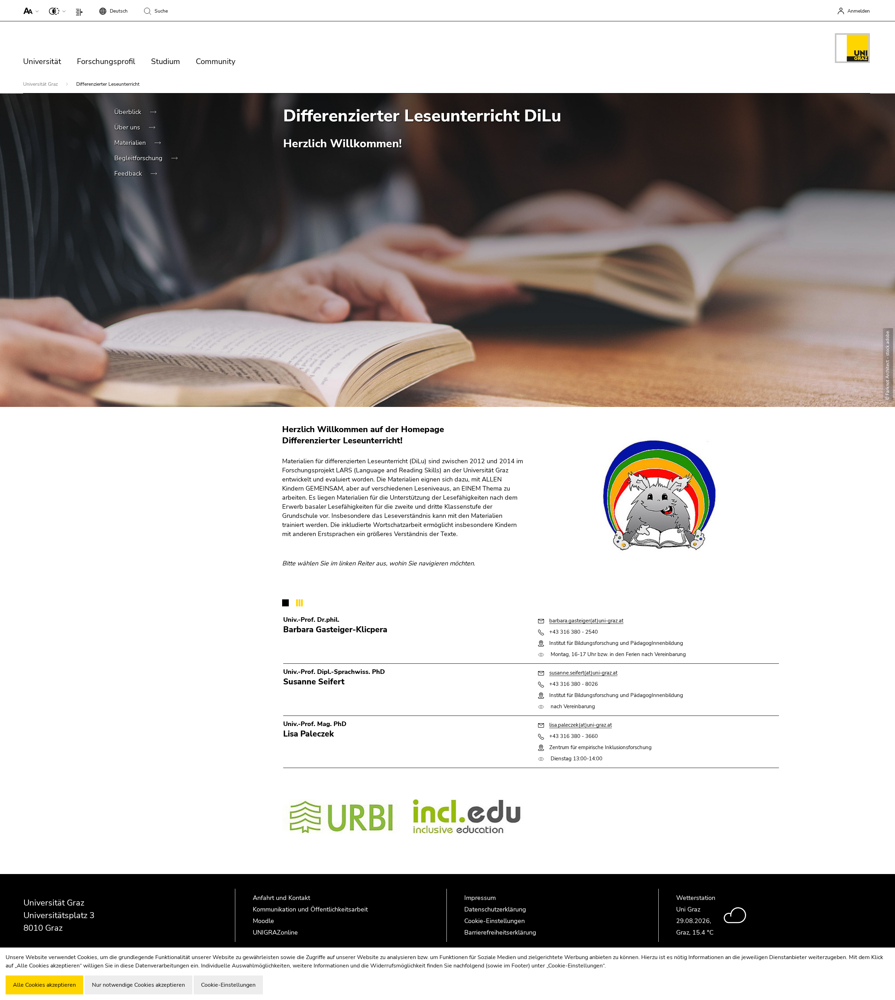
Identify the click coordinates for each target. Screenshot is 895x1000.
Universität (42, 61)
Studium (165, 61)
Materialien (131, 143)
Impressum (480, 898)
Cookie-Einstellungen (494, 921)
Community (215, 61)
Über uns (128, 127)
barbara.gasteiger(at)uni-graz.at (586, 620)
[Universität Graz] (852, 49)
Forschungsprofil (106, 61)
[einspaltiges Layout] (81, 10)
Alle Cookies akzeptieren (44, 985)
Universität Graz (41, 84)
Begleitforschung (139, 158)
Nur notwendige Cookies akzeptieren (138, 985)
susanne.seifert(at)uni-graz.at (583, 672)
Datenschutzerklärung (495, 909)
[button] (29, 10)
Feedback (129, 173)
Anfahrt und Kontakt (281, 898)
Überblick (128, 112)
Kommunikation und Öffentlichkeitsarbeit (310, 909)
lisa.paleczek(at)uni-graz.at (580, 724)
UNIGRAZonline (275, 932)
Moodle (263, 921)
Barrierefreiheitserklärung (500, 932)
